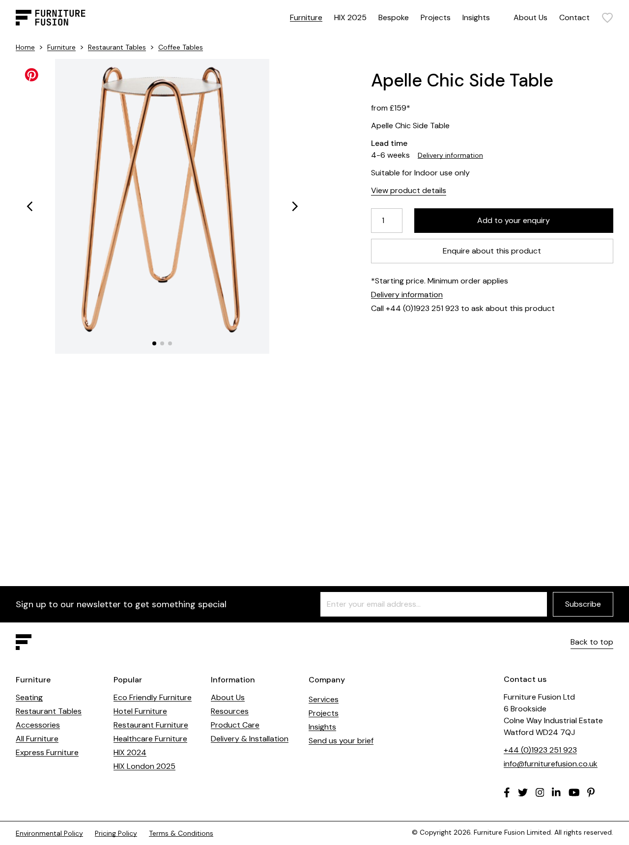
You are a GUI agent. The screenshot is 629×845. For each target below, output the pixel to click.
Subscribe (583, 604)
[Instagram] (540, 792)
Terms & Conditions (181, 833)
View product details (408, 190)
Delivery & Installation (249, 738)
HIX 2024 (130, 752)
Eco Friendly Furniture (153, 697)
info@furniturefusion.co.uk (551, 764)
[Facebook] (507, 792)
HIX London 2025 (144, 766)
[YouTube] (574, 792)
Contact (574, 17)
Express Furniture (47, 752)
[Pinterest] (591, 792)
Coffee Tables (180, 47)
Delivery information (450, 155)
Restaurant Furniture (151, 725)
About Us (530, 17)
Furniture (306, 17)
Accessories (38, 725)
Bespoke (393, 17)
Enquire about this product (492, 251)
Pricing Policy (116, 833)
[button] (29, 206)
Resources (230, 711)
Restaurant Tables (117, 47)
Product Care (235, 725)
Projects (436, 17)
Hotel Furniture (140, 711)
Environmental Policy (49, 833)
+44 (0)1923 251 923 (540, 750)
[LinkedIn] (556, 792)
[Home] (51, 18)
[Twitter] (523, 792)
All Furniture (37, 738)
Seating (29, 697)
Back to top (592, 642)
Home (25, 47)
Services (324, 699)
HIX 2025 (350, 17)
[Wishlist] (607, 18)
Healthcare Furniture (150, 738)
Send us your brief (341, 740)
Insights (476, 17)
